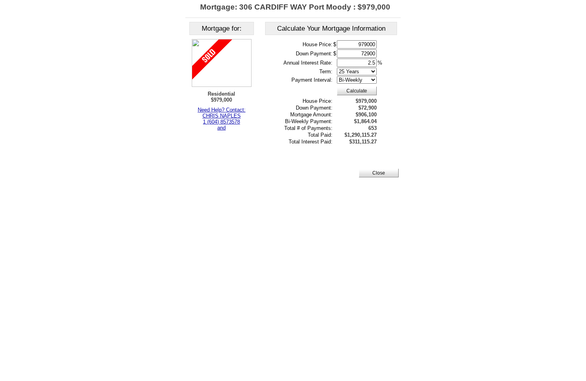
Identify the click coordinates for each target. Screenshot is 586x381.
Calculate (356, 91)
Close (378, 173)
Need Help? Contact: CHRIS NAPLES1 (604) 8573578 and (222, 119)
